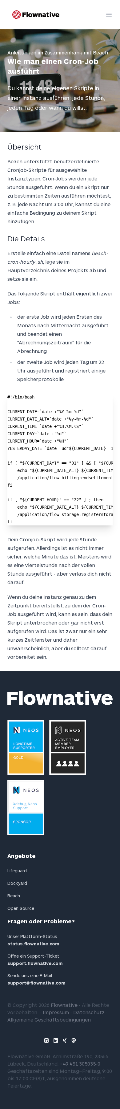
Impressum (56, 1012)
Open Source (20, 908)
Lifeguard (17, 870)
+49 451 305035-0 (80, 1063)
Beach (13, 895)
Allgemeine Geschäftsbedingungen (49, 1019)
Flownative (64, 1005)
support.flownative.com (35, 963)
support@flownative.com (36, 982)
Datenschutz (89, 1012)
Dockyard (17, 883)
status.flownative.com (33, 943)
